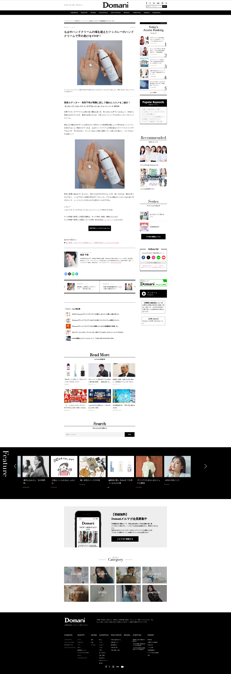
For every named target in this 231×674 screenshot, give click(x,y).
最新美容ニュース (79, 21)
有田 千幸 (84, 255)
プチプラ (145, 121)
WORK (93, 13)
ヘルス (100, 647)
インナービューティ (82, 658)
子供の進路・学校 (115, 650)
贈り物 (100, 663)
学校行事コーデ (114, 642)
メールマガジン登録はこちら (153, 262)
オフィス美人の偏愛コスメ (149, 114)
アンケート (152, 293)
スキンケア (80, 642)
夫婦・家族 (102, 655)
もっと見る (153, 92)
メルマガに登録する (125, 539)
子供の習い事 (114, 647)
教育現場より (114, 645)
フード (100, 642)
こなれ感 (145, 111)
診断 (144, 109)
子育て (100, 650)
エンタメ (101, 645)
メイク (79, 639)
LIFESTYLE (103, 13)
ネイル (79, 655)
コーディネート (68, 639)
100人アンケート (103, 660)
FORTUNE (137, 13)
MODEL (127, 13)
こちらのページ (108, 220)
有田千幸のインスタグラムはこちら (100, 228)
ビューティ (71, 21)
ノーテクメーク (146, 116)
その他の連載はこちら (153, 237)
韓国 (158, 109)
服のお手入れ (151, 109)
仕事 (92, 642)
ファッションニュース (69, 647)
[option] (31, 472)
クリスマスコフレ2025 (83, 652)
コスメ (86, 21)
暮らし (100, 639)
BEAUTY (84, 13)
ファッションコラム (69, 642)
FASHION (74, 13)
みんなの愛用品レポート (158, 116)
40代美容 (145, 119)
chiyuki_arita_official (116, 262)
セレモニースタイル (159, 111)
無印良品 (152, 121)
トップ (65, 21)
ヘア (151, 111)
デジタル (93, 645)
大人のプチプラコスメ (155, 119)
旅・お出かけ (102, 652)
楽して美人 (160, 121)
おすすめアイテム (68, 645)
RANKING (156, 13)
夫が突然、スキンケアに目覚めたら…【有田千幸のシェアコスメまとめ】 (92, 243)
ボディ (79, 647)
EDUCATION (116, 13)
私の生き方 (102, 658)
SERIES (147, 13)
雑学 (92, 639)
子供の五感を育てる (116, 639)
